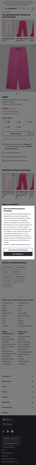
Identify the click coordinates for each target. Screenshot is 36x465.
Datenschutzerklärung (17, 244)
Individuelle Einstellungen (18, 250)
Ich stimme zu (18, 254)
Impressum (27, 244)
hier (18, 240)
